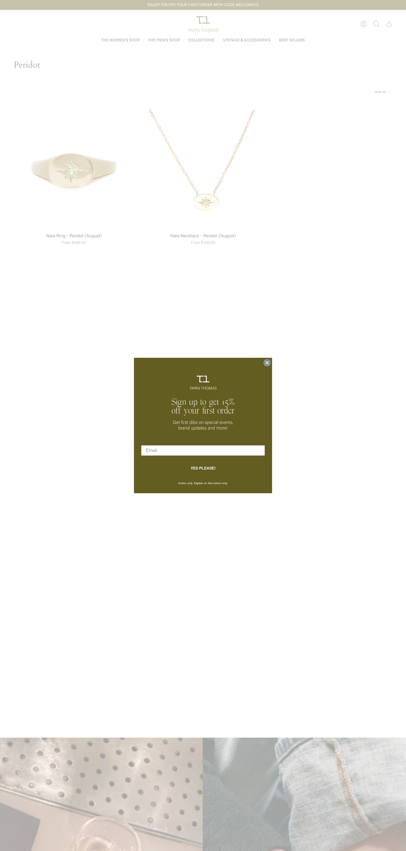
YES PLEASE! (203, 468)
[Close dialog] (267, 363)
